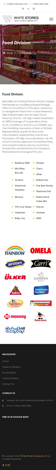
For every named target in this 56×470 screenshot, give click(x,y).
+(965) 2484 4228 (22, 405)
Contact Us (8, 383)
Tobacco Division (11, 366)
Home (9, 52)
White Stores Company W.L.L (35, 455)
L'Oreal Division (10, 378)
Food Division (9, 372)
